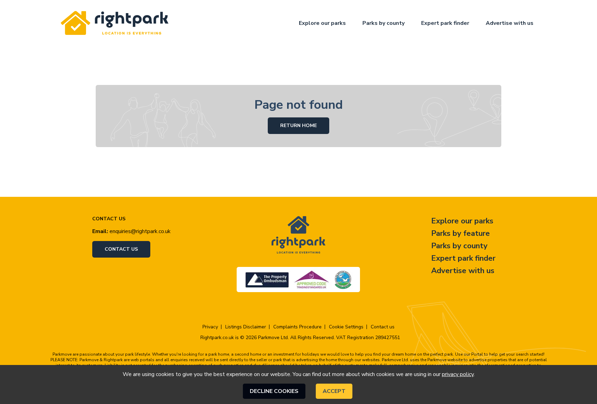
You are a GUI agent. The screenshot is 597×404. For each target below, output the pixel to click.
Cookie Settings (346, 327)
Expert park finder (445, 23)
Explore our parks (322, 23)
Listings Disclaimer (245, 327)
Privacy (210, 327)
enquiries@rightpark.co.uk (140, 231)
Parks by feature (460, 233)
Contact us (121, 249)
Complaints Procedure (297, 327)
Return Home (298, 125)
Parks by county (383, 23)
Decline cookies (274, 391)
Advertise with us (509, 23)
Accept (334, 391)
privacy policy (458, 374)
